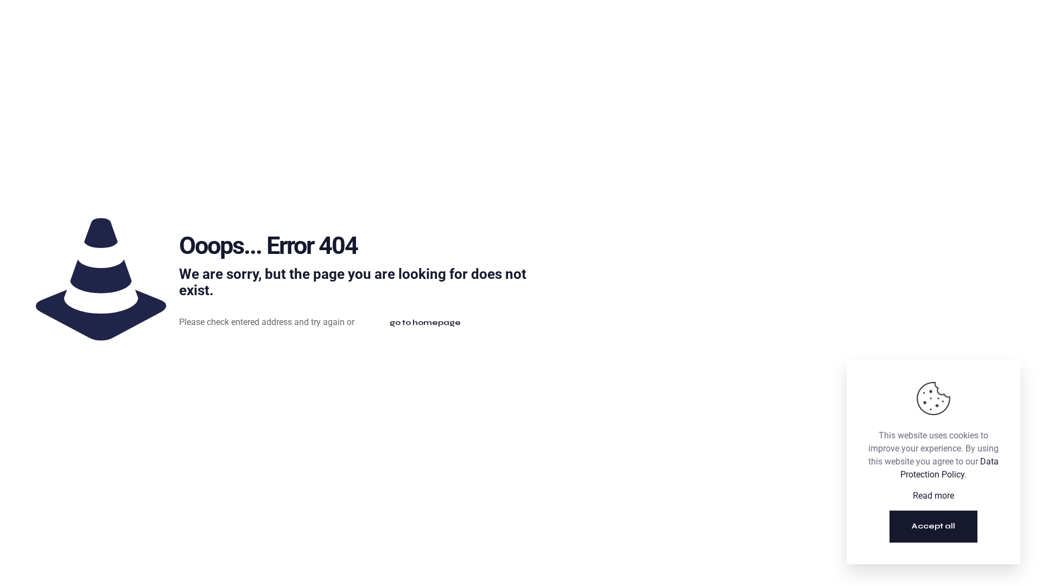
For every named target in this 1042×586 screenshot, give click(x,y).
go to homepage (425, 322)
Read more (933, 496)
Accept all (933, 526)
